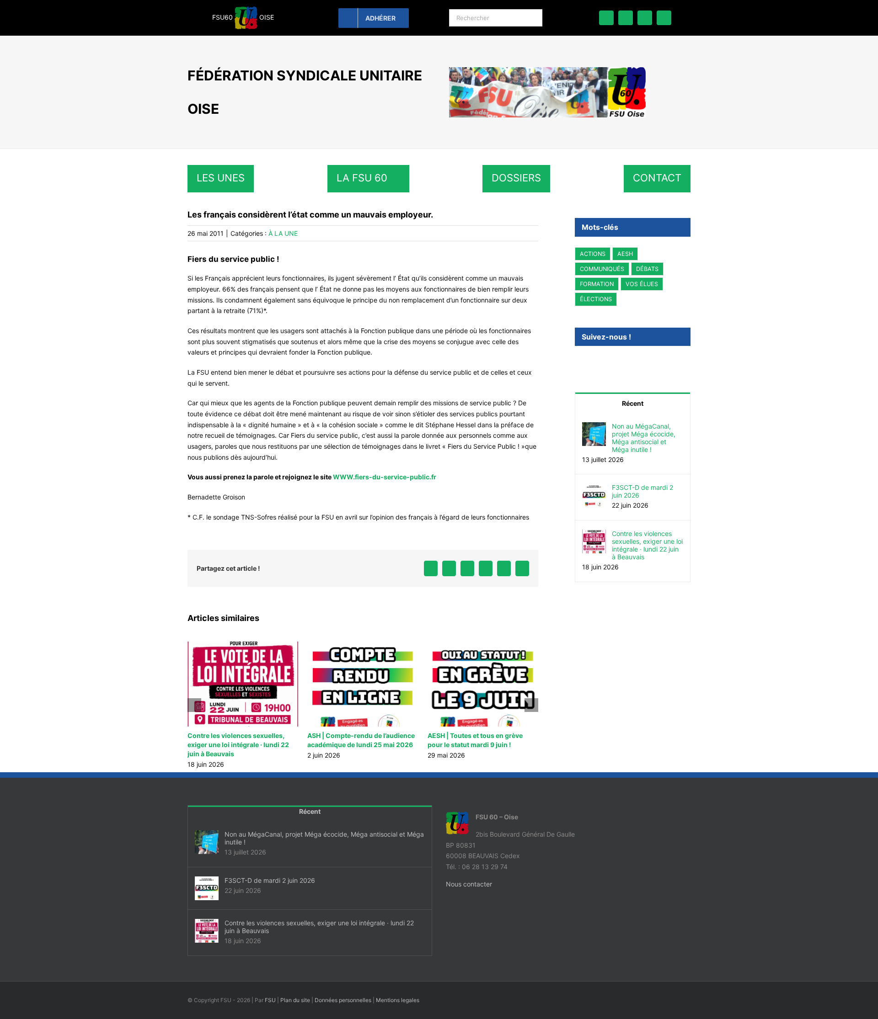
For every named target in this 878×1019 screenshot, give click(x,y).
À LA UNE (283, 233)
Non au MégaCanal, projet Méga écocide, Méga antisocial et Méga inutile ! (643, 437)
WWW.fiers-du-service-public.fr (384, 477)
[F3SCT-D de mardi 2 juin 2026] (594, 489)
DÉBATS (647, 268)
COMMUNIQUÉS (602, 268)
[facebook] (606, 18)
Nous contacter (469, 884)
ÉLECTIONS (596, 299)
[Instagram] (602, 361)
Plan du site (295, 1000)
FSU (270, 1000)
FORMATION (597, 284)
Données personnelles (343, 1000)
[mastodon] (644, 18)
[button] (194, 705)
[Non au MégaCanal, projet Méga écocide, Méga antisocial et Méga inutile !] (594, 427)
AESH (625, 253)
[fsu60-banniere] (547, 70)
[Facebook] (577, 361)
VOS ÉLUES (642, 284)
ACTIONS (592, 253)
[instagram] (664, 18)
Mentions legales (397, 1000)
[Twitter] (590, 361)
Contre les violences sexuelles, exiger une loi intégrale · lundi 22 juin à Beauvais (236, 745)
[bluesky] (625, 18)
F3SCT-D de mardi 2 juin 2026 (642, 491)
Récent (632, 403)
